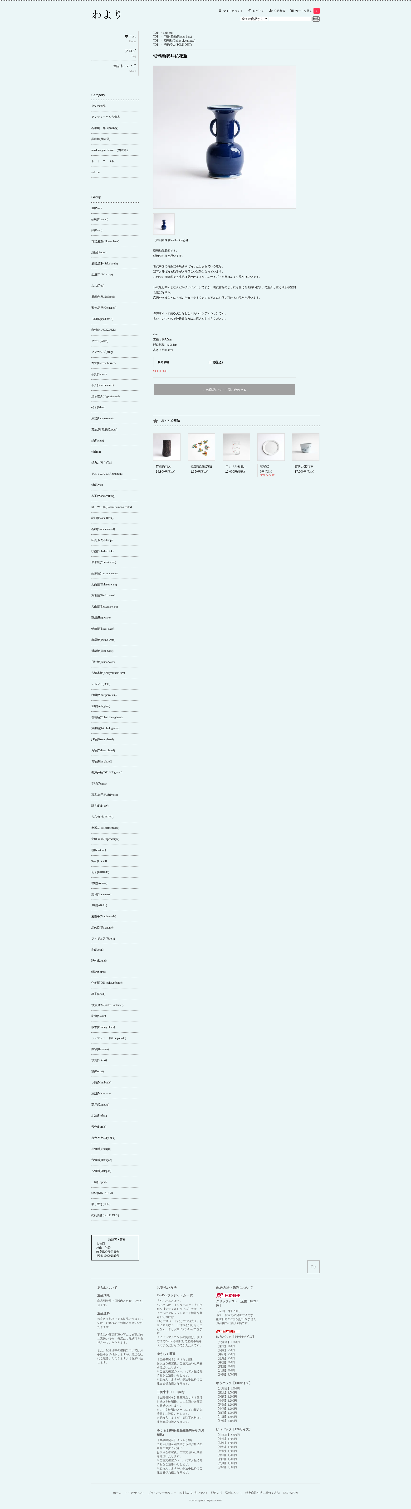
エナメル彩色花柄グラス (242, 466)
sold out (167, 32)
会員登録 (279, 11)
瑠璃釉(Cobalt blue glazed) (179, 40)
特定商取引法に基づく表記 (262, 1493)
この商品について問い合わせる (224, 390)
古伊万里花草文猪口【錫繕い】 (316, 466)
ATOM (294, 1493)
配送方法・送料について (226, 1493)
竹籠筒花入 (163, 466)
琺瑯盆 (264, 466)
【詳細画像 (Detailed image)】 (171, 240)
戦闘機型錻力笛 (201, 466)
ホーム (117, 1493)
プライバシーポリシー (162, 1493)
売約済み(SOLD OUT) (178, 44)
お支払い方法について (193, 1493)
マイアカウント (233, 11)
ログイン (258, 11)
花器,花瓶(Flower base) (178, 36)
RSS (285, 1493)
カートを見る (306, 11)
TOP (156, 32)
